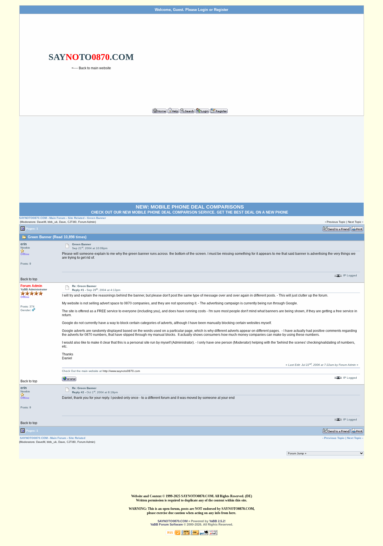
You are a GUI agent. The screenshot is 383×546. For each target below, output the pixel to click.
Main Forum (57, 217)
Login (203, 10)
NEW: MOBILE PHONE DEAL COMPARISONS (190, 207)
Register (221, 10)
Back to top (28, 279)
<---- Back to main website (91, 68)
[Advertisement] (262, 58)
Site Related (76, 217)
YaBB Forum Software (166, 524)
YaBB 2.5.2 (217, 521)
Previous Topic (336, 221)
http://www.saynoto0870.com (121, 371)
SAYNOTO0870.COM (33, 217)
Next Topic (354, 221)
